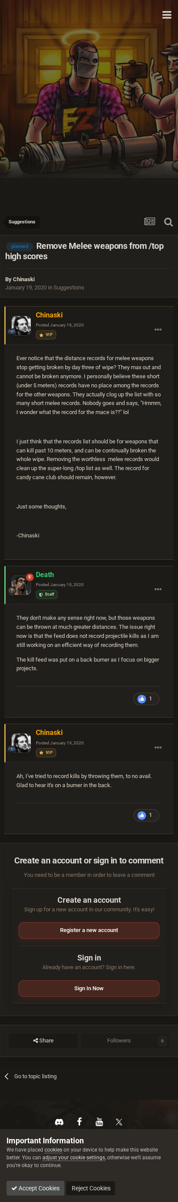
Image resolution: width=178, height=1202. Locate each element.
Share (46, 1040)
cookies (53, 1150)
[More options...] (158, 330)
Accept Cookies (38, 1188)
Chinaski (24, 279)
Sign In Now (89, 988)
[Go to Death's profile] (21, 585)
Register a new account (89, 930)
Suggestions (69, 287)
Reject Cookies (90, 1188)
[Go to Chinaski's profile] (21, 326)
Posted (60, 325)
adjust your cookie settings (73, 1158)
